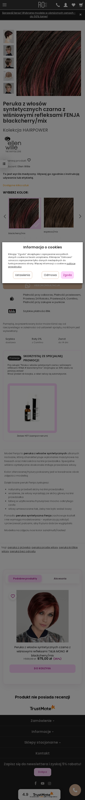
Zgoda (67, 275)
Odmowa (50, 275)
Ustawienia (22, 275)
